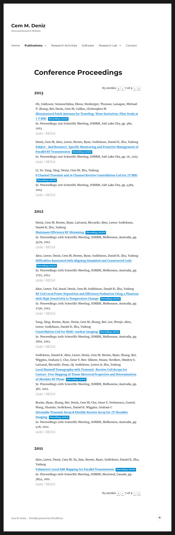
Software (88, 45)
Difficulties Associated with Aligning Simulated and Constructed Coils (84, 260)
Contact (131, 45)
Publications (34, 45)
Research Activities (64, 45)
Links (39, 133)
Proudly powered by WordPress (46, 518)
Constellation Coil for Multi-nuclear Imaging (67, 331)
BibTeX (50, 133)
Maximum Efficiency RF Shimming (60, 232)
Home (15, 45)
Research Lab (108, 45)
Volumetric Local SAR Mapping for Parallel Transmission (75, 469)
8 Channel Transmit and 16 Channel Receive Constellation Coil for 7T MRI (86, 175)
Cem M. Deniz (28, 26)
